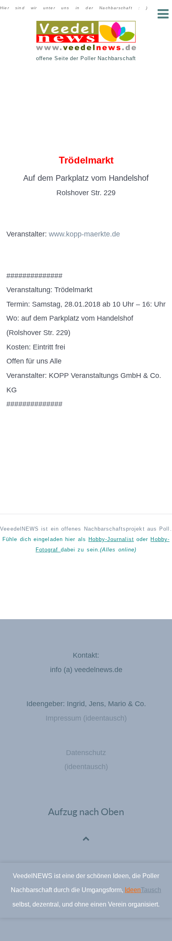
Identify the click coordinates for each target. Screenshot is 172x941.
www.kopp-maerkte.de (84, 234)
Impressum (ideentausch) (86, 718)
